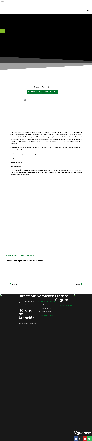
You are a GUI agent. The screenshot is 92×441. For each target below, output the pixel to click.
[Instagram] (80, 438)
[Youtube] (85, 438)
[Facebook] (76, 438)
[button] (88, 9)
